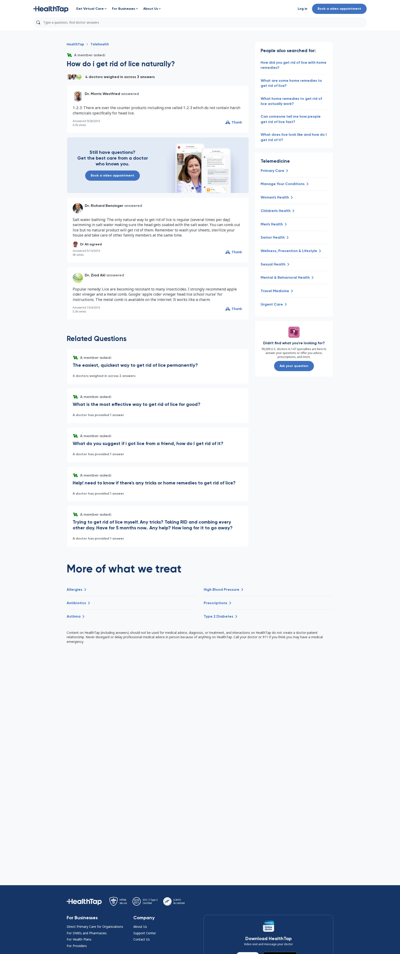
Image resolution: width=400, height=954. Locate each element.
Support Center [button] (144, 933)
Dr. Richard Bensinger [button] (104, 205)
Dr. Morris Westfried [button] (102, 94)
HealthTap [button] (75, 44)
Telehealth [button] (100, 44)
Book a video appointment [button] (339, 9)
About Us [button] (140, 926)
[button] (51, 9)
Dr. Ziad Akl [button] (95, 275)
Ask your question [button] (294, 366)
